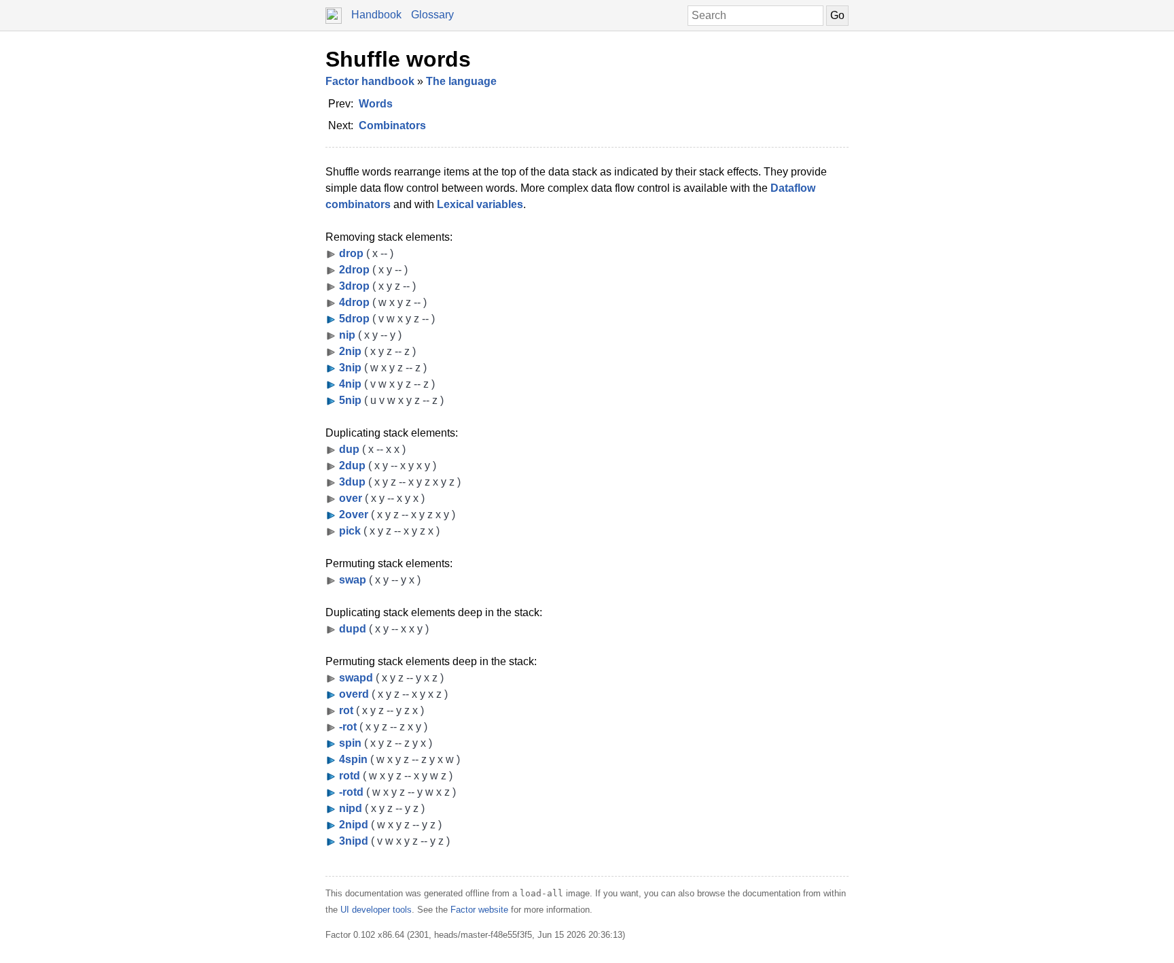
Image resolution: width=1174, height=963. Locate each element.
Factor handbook (369, 81)
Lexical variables (480, 204)
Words (376, 103)
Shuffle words (398, 59)
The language (461, 81)
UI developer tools (376, 910)
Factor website (479, 910)
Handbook (376, 14)
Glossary (432, 14)
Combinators (392, 125)
